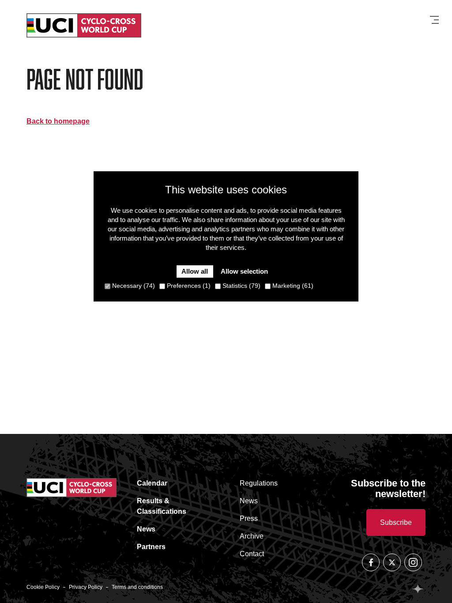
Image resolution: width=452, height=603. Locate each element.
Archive (252, 536)
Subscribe (396, 522)
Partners (151, 546)
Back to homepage (58, 121)
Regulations (259, 483)
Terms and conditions (137, 587)
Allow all (194, 271)
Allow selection (244, 271)
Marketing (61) (292, 285)
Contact (252, 554)
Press (249, 518)
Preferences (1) (188, 285)
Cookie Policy (43, 587)
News (146, 529)
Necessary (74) (132, 285)
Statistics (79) (240, 285)
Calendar (152, 483)
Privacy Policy (85, 587)
